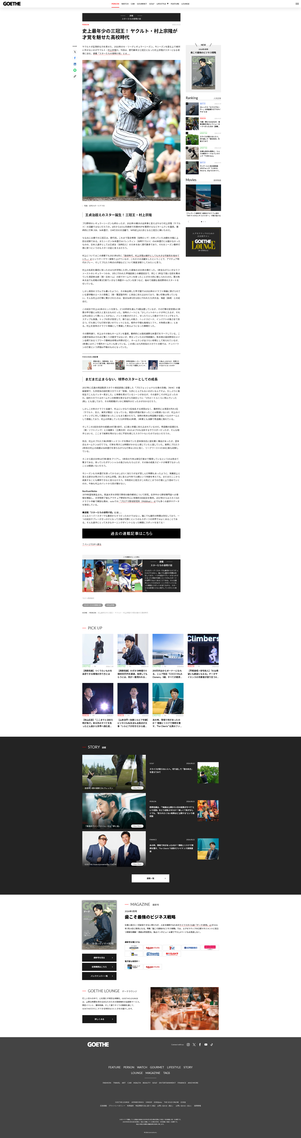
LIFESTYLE (161, 4)
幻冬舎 (183, 1102)
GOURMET (142, 4)
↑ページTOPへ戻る (91, 544)
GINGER (149, 1102)
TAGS (166, 1073)
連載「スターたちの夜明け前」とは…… (111, 53)
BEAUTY (146, 1083)
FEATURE (175, 4)
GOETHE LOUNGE (122, 1102)
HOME (84, 613)
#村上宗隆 (110, 605)
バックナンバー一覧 (99, 976)
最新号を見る (99, 957)
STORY (188, 1067)
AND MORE (193, 1083)
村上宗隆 (112, 50)
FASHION (107, 1083)
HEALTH (137, 1083)
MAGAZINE (153, 1073)
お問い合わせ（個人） (165, 1106)
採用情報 (197, 1106)
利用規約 (130, 1106)
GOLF (151, 4)
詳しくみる (99, 1019)
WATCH (125, 4)
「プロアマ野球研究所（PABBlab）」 (136, 501)
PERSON (115, 4)
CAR (133, 4)
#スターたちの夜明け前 (92, 605)
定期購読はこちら (99, 967)
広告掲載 (103, 1106)
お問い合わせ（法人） (184, 1106)
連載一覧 (150, 878)
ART (124, 1083)
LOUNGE (186, 4)
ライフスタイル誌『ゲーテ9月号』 (194, 925)
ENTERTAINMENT (167, 1083)
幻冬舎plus (158, 1102)
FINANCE (182, 1083)
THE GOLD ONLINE (171, 1102)
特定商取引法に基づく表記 (145, 1106)
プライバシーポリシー (117, 1106)
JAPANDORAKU (137, 1102)
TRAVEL (116, 1083)
